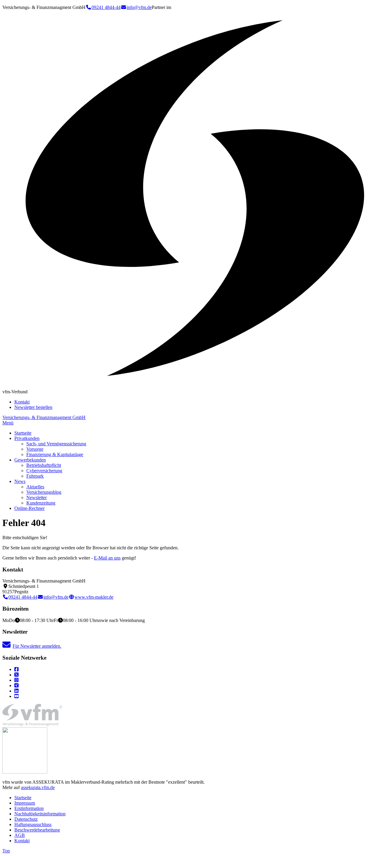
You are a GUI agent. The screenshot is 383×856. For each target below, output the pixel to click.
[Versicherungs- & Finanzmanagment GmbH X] (16, 674)
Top (6, 850)
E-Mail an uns (107, 557)
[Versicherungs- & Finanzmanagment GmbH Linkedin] (16, 690)
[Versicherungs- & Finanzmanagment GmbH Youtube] (16, 696)
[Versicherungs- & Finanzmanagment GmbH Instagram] (16, 680)
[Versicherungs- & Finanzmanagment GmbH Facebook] (16, 669)
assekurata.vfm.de (38, 787)
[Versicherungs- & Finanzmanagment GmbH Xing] (16, 685)
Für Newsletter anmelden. (37, 646)
